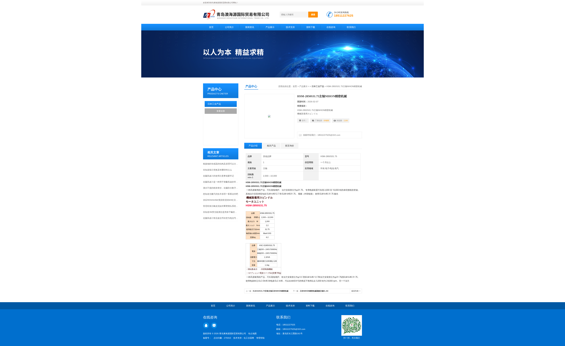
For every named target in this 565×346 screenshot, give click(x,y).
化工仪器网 (249, 338)
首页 (211, 27)
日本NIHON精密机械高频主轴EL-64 (314, 291)
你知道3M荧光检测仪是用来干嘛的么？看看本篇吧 (220, 212)
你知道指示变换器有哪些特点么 (217, 170)
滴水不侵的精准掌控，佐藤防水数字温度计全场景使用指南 (220, 188)
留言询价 (289, 145)
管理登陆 (260, 338)
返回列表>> (355, 291)
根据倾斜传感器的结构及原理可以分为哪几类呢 (220, 164)
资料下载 (310, 27)
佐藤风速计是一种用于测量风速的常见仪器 (220, 182)
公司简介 (229, 27)
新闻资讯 (249, 27)
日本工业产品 (214, 104)
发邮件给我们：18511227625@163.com (321, 135)
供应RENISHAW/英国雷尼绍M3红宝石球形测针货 (220, 200)
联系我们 (351, 27)
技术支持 (290, 27)
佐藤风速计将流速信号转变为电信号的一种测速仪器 (220, 218)
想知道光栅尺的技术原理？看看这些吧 (220, 194)
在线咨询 (330, 27)
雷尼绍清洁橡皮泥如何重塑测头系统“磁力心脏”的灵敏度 (220, 206)
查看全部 (221, 111)
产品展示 (270, 27)
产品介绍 (253, 145)
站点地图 (252, 333)
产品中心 (214, 89)
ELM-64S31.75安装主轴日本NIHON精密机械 (270, 291)
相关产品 (271, 145)
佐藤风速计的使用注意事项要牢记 (218, 176)
